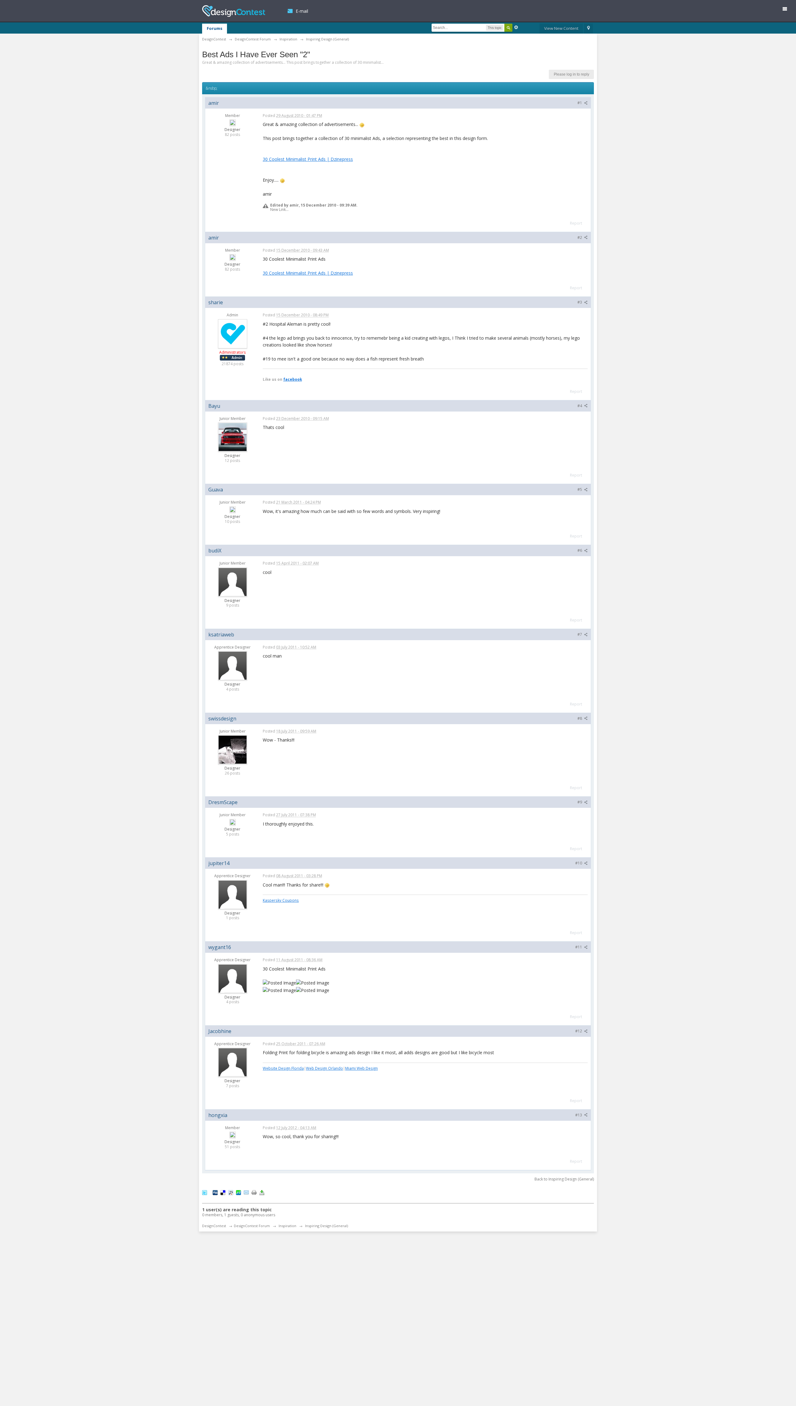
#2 (580, 237)
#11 (579, 947)
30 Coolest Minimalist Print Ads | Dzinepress (308, 159)
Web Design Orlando (324, 1068)
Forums (214, 28)
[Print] (254, 1192)
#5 (580, 489)
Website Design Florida (283, 1068)
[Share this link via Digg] (215, 1192)
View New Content (561, 28)
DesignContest (233, 11)
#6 (580, 550)
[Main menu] (787, 10)
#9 (580, 802)
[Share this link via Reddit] (230, 1192)
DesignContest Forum (252, 1225)
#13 (579, 1115)
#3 (580, 302)
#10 (579, 863)
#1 (580, 102)
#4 (580, 405)
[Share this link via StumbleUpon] (238, 1192)
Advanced (516, 27)
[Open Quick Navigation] (588, 29)
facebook (292, 379)
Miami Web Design (361, 1068)
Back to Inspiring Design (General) (564, 1179)
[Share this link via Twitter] (204, 1192)
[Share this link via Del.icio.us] (222, 1192)
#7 (580, 634)
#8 (580, 718)
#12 (579, 1031)
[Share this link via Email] (246, 1192)
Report (576, 223)
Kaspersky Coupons (281, 900)
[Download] (261, 1192)
